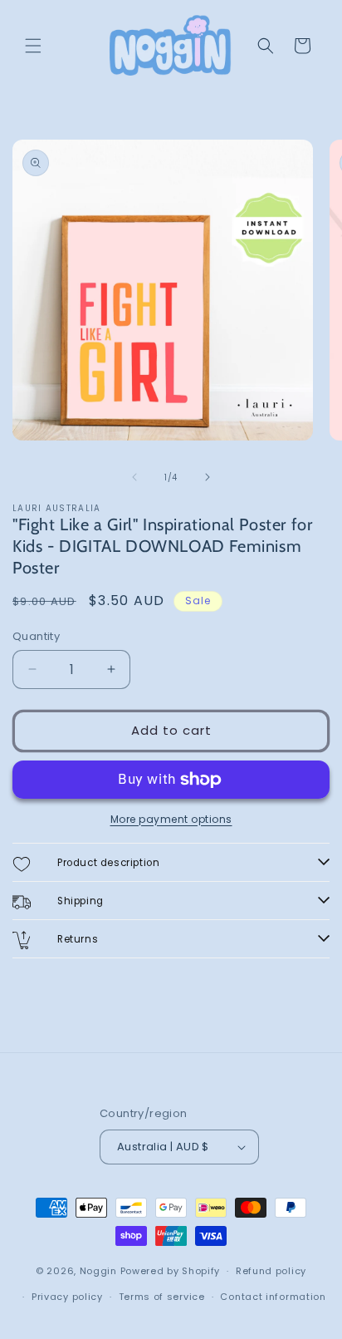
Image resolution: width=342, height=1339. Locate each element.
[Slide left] (134, 477)
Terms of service (162, 1296)
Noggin (98, 1270)
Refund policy (271, 1270)
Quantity (36, 636)
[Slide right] (207, 477)
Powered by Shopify (170, 1270)
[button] (33, 45)
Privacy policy (67, 1296)
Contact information (272, 1296)
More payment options (171, 819)
